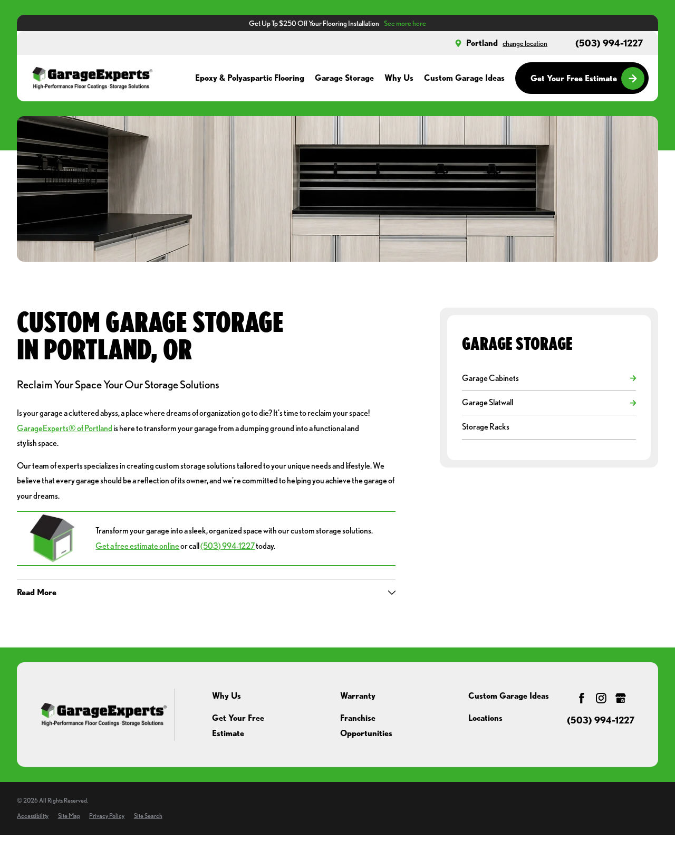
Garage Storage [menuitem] (344, 78)
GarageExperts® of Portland (64, 428)
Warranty (357, 696)
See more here (405, 22)
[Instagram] (601, 698)
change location (525, 43)
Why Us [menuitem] (398, 78)
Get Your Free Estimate (574, 78)
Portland (482, 43)
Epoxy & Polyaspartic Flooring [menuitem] (249, 78)
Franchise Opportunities (366, 725)
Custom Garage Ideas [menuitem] (464, 78)
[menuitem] (543, 378)
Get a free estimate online (137, 546)
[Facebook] (581, 698)
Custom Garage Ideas (508, 696)
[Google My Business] (620, 698)
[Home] (92, 78)
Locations (485, 718)
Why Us (226, 696)
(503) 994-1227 (609, 43)
